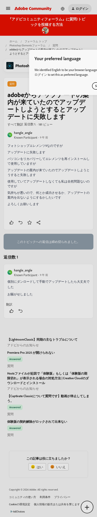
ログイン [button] (41, 74)
